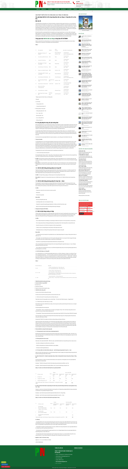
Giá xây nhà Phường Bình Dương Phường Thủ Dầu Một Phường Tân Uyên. (87, 62)
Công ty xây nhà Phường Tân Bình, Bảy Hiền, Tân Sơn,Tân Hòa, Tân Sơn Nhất (87, 103)
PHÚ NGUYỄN (73, 467)
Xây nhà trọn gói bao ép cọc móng (87, 128)
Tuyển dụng (80, 9)
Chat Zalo (3, 462)
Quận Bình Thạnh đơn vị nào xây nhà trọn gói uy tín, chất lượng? (87, 140)
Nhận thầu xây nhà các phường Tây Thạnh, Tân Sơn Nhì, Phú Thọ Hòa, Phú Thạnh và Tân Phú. (87, 45)
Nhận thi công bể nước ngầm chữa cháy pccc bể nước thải (87, 58)
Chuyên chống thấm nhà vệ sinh (86, 36)
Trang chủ (38, 9)
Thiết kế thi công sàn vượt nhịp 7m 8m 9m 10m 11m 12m (86, 40)
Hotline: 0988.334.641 (5, 466)
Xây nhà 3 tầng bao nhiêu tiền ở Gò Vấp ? (87, 144)
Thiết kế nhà (50, 9)
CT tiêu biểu (69, 9)
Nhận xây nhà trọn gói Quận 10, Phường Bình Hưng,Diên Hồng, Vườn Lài (87, 86)
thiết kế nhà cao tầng (49, 38)
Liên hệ (86, 9)
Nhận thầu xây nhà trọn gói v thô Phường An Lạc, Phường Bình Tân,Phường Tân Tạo (87, 118)
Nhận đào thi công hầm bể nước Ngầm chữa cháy (86, 54)
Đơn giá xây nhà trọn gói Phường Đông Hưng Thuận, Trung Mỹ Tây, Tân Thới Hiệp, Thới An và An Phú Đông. (86, 94)
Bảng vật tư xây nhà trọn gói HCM (87, 113)
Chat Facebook (4, 464)
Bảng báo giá (44, 9)
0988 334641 (69, 3)
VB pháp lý (75, 9)
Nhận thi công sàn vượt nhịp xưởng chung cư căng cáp (87, 50)
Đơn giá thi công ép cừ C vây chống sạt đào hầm (87, 99)
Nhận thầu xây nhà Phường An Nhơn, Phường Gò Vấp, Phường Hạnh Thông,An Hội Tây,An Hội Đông (87, 123)
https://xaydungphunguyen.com (64, 456)
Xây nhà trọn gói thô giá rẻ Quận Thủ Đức (87, 132)
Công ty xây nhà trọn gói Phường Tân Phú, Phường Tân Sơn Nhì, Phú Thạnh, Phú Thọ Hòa (87, 108)
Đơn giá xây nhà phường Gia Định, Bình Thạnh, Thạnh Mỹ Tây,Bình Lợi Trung (87, 81)
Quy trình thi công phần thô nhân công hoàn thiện (87, 66)
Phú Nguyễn (52, 4)
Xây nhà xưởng (57, 9)
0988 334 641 (61, 459)
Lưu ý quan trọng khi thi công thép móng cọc (87, 135)
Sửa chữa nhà (63, 9)
